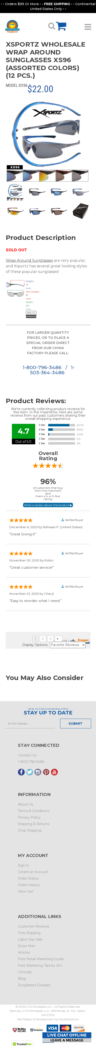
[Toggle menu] (88, 25)
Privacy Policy (29, 817)
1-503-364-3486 (52, 369)
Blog (22, 978)
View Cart (26, 891)
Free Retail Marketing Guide (41, 959)
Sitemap (15, 1011)
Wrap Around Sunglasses (29, 260)
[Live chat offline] (66, 1037)
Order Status (28, 878)
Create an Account (33, 872)
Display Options (35, 645)
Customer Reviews (33, 926)
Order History (29, 885)
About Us (25, 804)
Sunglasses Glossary (34, 985)
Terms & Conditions (33, 811)
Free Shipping (29, 933)
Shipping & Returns (33, 824)
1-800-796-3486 (43, 367)
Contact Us (27, 755)
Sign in (23, 865)
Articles (24, 952)
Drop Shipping (29, 830)
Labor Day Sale (30, 939)
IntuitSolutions (69, 1019)
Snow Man (26, 946)
